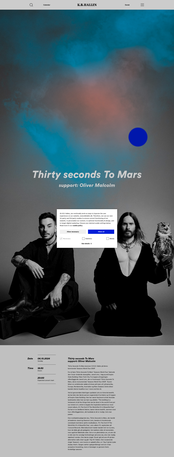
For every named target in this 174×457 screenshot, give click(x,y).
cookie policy (77, 225)
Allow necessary (73, 232)
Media (112, 239)
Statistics (88, 239)
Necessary (66, 239)
